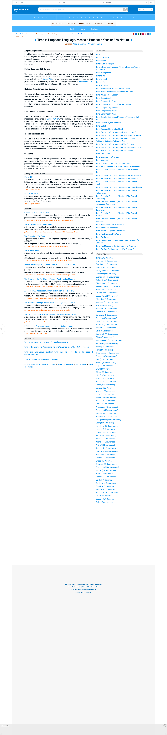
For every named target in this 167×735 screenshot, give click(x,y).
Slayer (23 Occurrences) (105, 372)
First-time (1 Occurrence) (106, 274)
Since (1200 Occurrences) (106, 321)
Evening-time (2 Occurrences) (108, 277)
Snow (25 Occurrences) (105, 394)
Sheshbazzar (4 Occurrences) (108, 353)
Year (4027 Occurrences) (106, 391)
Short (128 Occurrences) (105, 401)
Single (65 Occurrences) (105, 496)
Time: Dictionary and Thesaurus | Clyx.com (41, 359)
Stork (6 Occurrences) (104, 331)
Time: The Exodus (103, 237)
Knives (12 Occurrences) (106, 439)
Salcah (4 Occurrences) (105, 486)
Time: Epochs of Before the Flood (109, 129)
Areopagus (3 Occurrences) (107, 407)
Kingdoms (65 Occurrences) (107, 426)
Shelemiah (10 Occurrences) (107, 493)
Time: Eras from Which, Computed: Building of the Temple (118, 135)
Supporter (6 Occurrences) (106, 318)
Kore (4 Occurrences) (104, 350)
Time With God (102, 85)
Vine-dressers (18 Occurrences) (109, 340)
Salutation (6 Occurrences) (106, 356)
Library (83, 44)
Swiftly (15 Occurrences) (106, 470)
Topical (22, 34)
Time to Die (100, 76)
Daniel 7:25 (47, 79)
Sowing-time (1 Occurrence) (107, 293)
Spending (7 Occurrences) (106, 477)
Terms (99, 44)
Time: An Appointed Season (107, 95)
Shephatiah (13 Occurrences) (107, 467)
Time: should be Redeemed (107, 228)
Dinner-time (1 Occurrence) (106, 283)
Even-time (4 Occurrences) (106, 267)
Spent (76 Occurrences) (105, 385)
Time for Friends (102, 57)
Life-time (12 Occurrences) (106, 261)
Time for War (101, 61)
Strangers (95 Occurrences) (107, 451)
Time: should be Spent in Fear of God (110, 231)
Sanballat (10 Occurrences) (106, 309)
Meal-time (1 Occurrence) (106, 299)
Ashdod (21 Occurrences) (106, 448)
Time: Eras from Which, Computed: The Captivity (115, 144)
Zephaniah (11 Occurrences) (107, 334)
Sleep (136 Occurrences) (106, 397)
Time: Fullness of (103, 154)
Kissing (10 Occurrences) (106, 347)
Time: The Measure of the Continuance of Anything (116, 246)
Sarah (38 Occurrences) (105, 404)
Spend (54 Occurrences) (105, 378)
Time (98, 54)
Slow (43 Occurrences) (105, 337)
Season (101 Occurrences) (106, 499)
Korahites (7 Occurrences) (106, 324)
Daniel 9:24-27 (53, 119)
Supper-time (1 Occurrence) (107, 296)
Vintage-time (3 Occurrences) (107, 271)
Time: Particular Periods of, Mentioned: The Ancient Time (118, 175)
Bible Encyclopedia (65, 364)
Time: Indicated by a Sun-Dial (107, 157)
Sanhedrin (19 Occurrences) (107, 410)
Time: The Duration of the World (108, 234)
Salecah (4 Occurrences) (105, 489)
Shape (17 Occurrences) (105, 461)
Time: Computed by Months (107, 107)
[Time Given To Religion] (3, 334)
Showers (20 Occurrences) (106, 464)
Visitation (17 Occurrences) (107, 302)
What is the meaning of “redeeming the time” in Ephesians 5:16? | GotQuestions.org (57, 347)
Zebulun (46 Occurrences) (106, 413)
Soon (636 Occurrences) (105, 454)
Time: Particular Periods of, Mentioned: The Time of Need (119, 187)
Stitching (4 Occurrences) (106, 362)
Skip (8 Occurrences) (104, 366)
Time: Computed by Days (106, 101)
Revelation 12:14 (31, 194)
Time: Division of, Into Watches (108, 123)
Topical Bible (81, 364)
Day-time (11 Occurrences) (106, 264)
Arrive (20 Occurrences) (105, 445)
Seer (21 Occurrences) (105, 423)
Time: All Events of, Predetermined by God (113, 88)
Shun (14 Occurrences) (105, 369)
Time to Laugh (101, 79)
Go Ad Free (5, 726)
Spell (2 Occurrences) (104, 474)
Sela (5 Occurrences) (104, 502)
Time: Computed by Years (106, 114)
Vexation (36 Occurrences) (106, 388)
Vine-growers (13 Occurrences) (108, 420)
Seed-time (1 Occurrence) (106, 290)
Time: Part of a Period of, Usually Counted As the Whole (118, 166)
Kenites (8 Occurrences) (105, 429)
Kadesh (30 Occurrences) (106, 435)
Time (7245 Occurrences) (106, 258)
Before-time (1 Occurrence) (107, 280)
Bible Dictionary (48, 364)
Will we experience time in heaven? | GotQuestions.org (46, 342)
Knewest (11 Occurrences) (106, 432)
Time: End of (101, 126)
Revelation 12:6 (85, 81)
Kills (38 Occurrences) (105, 375)
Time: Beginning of (103, 98)
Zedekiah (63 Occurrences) (106, 416)
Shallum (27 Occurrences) (106, 328)
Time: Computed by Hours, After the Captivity (114, 104)
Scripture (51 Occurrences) (106, 312)
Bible (17, 34)
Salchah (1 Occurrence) (105, 480)
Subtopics (91, 44)
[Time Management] (164, 334)
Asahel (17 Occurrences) (106, 442)
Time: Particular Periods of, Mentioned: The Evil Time (117, 178)
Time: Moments (102, 160)
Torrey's (76, 44)
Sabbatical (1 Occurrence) (106, 382)
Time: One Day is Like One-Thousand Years (113, 163)
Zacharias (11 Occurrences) (107, 343)
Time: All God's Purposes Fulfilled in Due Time (114, 92)
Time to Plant (101, 82)
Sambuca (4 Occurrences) (106, 483)
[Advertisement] (83, 548)
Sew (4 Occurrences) (104, 359)
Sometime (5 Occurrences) (106, 315)
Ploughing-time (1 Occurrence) (108, 286)
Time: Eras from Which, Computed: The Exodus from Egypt (119, 147)
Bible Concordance (32, 364)
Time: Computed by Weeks (106, 111)
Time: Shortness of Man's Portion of (110, 224)
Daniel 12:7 (28, 177)
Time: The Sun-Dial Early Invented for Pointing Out (116, 249)
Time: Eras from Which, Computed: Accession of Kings (117, 132)
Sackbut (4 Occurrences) (105, 458)
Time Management (103, 73)
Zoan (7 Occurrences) (104, 305)
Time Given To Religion (105, 64)
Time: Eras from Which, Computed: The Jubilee (114, 151)
